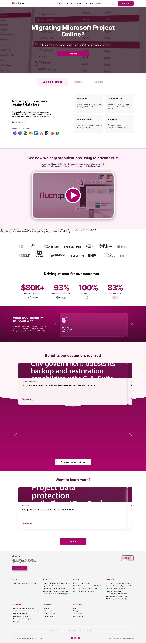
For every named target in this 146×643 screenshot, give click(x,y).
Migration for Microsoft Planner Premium (56, 591)
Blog (74, 608)
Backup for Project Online (81, 583)
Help (80, 630)
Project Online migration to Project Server (56, 583)
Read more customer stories (73, 462)
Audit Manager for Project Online (116, 596)
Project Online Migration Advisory (23, 608)
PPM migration (17, 621)
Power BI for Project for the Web (116, 594)
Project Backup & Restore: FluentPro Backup (87, 586)
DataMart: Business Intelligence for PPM (119, 586)
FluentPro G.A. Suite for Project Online (118, 583)
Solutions (60, 3)
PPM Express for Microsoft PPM (116, 599)
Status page (72, 630)
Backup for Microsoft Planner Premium (85, 588)
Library (75, 611)
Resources (88, 3)
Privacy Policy (61, 630)
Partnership (98, 3)
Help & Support (78, 616)
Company (78, 3)
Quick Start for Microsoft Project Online (25, 583)
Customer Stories (48, 611)
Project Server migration (20, 616)
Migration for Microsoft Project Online (55, 586)
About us (46, 608)
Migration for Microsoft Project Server (55, 588)
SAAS (52, 630)
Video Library (77, 613)
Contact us (125, 3)
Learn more (17, 122)
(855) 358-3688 (38, 638)
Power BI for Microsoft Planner (116, 588)
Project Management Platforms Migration (56, 594)
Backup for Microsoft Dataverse (83, 591)
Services (69, 3)
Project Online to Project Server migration (25, 611)
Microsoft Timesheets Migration (22, 619)
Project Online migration (20, 613)
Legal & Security (48, 616)
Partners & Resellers (49, 613)
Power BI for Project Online (114, 591)
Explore (73, 541)
